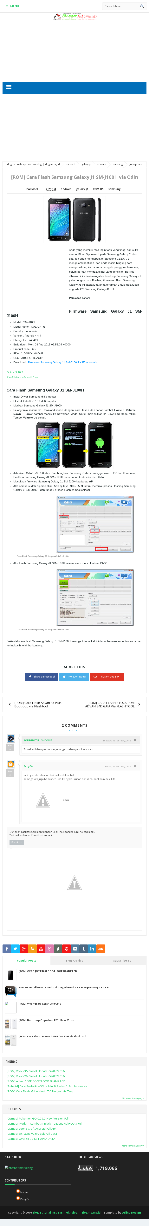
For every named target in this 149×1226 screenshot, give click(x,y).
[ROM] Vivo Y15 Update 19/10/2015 (40, 1003)
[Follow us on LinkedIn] (92, 948)
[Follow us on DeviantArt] (58, 948)
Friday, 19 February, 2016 (118, 766)
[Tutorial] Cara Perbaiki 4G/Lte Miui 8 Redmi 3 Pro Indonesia (47, 1086)
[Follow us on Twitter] (15, 948)
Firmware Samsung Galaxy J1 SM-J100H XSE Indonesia (63, 362)
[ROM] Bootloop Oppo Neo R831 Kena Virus (46, 1020)
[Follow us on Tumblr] (83, 948)
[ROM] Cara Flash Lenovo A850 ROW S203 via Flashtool (52, 1036)
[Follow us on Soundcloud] (100, 948)
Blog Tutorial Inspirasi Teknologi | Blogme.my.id (66, 1212)
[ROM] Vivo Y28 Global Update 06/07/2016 (36, 1076)
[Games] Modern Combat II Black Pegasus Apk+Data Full (44, 1123)
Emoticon (16, 842)
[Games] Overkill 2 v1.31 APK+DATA (31, 1139)
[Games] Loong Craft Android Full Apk (31, 1128)
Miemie (24, 1192)
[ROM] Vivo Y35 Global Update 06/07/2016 (36, 1071)
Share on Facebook (44, 676)
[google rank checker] (19, 1167)
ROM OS (98, 189)
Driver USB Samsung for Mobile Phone (22, 377)
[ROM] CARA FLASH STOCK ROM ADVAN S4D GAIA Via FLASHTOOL (110, 704)
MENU (14, 6)
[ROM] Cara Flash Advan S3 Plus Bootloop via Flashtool (38, 704)
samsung (114, 189)
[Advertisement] (80, 49)
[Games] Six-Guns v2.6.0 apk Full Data (32, 1133)
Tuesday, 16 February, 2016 (117, 740)
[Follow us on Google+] (24, 948)
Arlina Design (131, 1212)
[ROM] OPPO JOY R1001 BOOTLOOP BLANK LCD (48, 971)
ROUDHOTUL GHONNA (37, 740)
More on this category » (133, 1098)
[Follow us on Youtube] (41, 948)
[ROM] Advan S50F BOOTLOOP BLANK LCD (36, 1081)
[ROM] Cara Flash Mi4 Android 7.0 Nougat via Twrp (40, 1091)
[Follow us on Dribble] (49, 948)
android (66, 189)
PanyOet (29, 766)
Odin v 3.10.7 (15, 372)
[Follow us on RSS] (32, 948)
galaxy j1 (82, 189)
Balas (10, 747)
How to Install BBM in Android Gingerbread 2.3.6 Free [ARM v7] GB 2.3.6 (63, 987)
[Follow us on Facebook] (7, 948)
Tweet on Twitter (77, 676)
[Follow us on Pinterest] (66, 948)
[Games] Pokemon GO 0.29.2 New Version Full (37, 1118)
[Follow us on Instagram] (75, 948)
